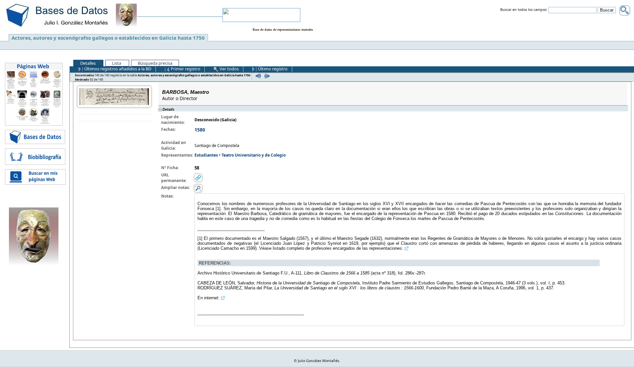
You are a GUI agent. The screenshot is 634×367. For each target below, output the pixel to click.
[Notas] (198, 188)
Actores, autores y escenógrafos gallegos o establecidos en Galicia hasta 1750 (108, 37)
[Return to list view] (115, 117)
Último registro (272, 69)
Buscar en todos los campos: (523, 10)
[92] (266, 76)
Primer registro (185, 69)
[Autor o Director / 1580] (114, 96)
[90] (257, 76)
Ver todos (229, 69)
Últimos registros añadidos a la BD (117, 69)
